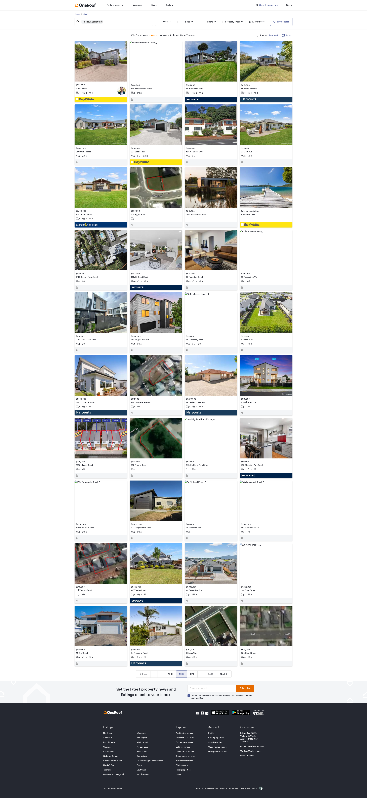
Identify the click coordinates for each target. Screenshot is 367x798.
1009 (181, 674)
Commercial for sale (185, 752)
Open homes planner (217, 747)
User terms (245, 789)
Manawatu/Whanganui (113, 775)
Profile (211, 733)
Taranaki (107, 770)
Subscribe (245, 688)
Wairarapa (141, 733)
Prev (144, 674)
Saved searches (215, 742)
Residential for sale (184, 733)
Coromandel (109, 752)
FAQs (254, 789)
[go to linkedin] (207, 713)
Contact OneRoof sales (250, 751)
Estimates (137, 5)
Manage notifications (217, 752)
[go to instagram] (197, 713)
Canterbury (142, 756)
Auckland (107, 738)
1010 (192, 674)
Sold (85, 14)
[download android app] (241, 713)
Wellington (142, 738)
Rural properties (183, 770)
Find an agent (182, 765)
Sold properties (183, 747)
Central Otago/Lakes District (150, 761)
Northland (107, 733)
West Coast (142, 752)
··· (161, 674)
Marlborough (143, 742)
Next (222, 674)
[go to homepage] (85, 5)
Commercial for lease (186, 756)
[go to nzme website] (258, 713)
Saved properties (216, 738)
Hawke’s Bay (108, 765)
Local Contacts (247, 756)
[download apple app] (220, 713)
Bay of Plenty (109, 742)
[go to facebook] (202, 713)
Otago (139, 765)
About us (199, 789)
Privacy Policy (211, 789)
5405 (210, 674)
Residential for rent (185, 738)
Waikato (107, 747)
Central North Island (112, 761)
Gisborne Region (111, 756)
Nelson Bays (142, 747)
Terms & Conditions (229, 789)
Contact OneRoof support (252, 746)
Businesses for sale (184, 761)
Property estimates (184, 742)
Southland (141, 770)
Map (288, 35)
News (154, 5)
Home (77, 14)
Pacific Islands (143, 775)
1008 (170, 674)
